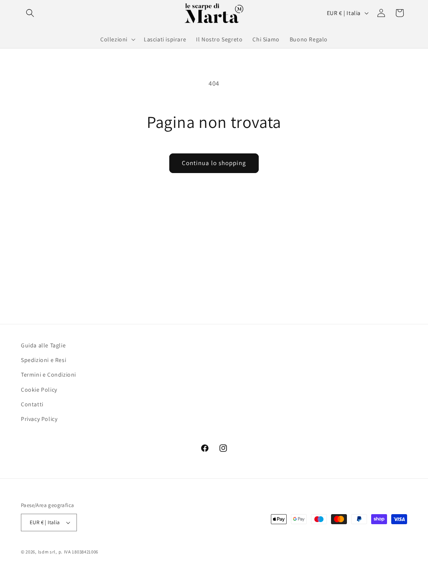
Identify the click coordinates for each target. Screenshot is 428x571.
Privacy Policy (39, 419)
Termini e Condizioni (48, 374)
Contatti (32, 404)
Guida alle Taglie (43, 345)
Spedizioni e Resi (43, 360)
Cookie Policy (39, 389)
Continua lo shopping (214, 163)
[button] (30, 13)
